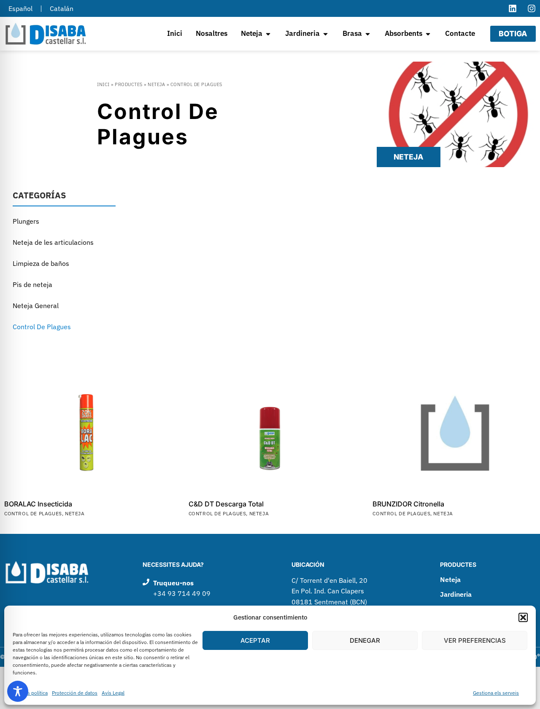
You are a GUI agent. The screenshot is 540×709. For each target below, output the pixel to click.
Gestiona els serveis (496, 693)
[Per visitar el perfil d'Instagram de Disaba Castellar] (531, 8)
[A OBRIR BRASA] (367, 33)
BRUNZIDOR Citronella (408, 504)
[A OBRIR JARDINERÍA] (325, 33)
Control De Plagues (42, 326)
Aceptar (255, 640)
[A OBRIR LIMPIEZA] (268, 33)
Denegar (365, 640)
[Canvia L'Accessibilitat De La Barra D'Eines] (17, 691)
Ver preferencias (475, 640)
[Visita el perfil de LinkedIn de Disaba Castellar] (512, 8)
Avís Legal (113, 693)
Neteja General (36, 305)
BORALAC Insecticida (38, 504)
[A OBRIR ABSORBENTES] (428, 33)
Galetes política (30, 693)
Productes (129, 84)
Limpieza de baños (41, 263)
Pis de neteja (32, 284)
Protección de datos (74, 693)
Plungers (26, 221)
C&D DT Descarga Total (226, 504)
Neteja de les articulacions (53, 242)
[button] (523, 617)
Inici (103, 84)
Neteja (156, 84)
